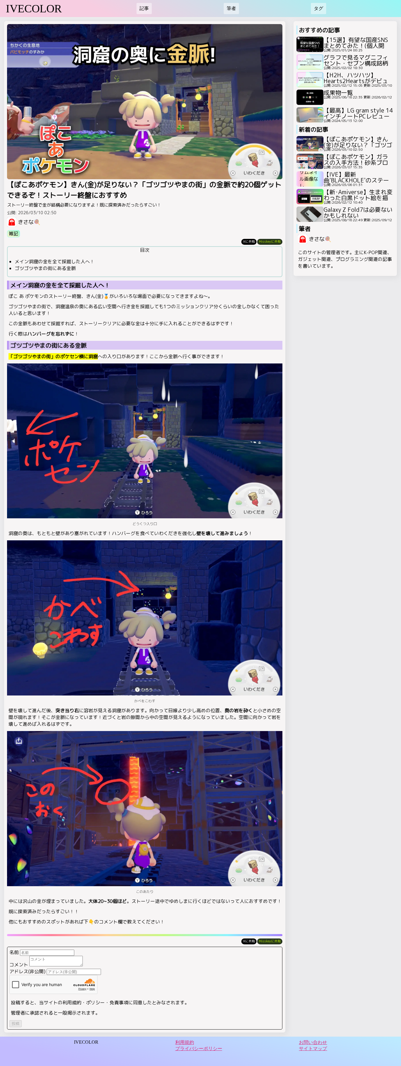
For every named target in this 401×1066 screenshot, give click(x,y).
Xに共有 (249, 241)
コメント (18, 964)
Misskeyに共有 (270, 241)
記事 (144, 8)
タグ (318, 8)
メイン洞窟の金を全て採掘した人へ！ (55, 261)
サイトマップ (313, 1048)
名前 (14, 952)
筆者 (231, 8)
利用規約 (184, 1042)
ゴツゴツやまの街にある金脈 (45, 268)
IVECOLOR (34, 8)
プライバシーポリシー (198, 1048)
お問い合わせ (313, 1042)
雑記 (13, 233)
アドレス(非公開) (27, 971)
